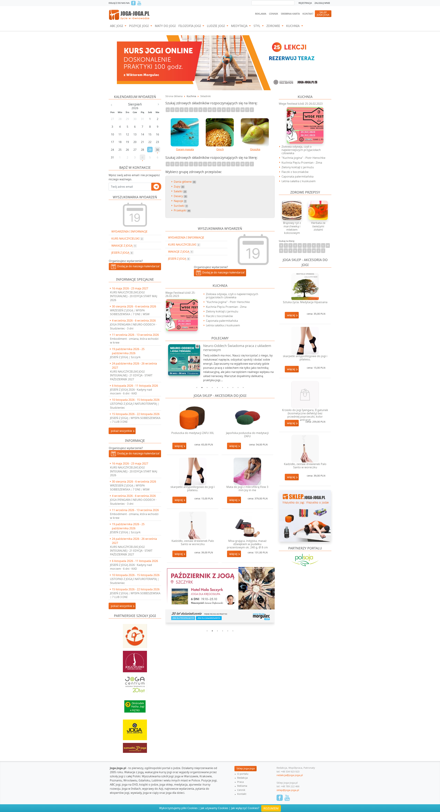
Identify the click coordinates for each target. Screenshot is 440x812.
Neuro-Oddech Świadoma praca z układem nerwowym (237, 347)
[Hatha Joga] (135, 705)
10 (243, 387)
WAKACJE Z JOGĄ (123, 245)
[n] (220, 62)
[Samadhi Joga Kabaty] (135, 746)
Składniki (205, 96)
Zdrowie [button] (273, 26)
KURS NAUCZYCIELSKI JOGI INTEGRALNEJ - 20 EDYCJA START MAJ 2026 (133, 296)
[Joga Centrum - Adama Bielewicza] (135, 682)
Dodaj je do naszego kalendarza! (138, 266)
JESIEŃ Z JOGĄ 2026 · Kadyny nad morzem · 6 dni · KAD (131, 391)
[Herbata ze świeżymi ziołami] (318, 210)
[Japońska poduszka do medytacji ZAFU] (247, 417)
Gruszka (255, 149)
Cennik (273, 13)
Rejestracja (305, 2)
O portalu (242, 773)
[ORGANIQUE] (305, 564)
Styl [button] (257, 26)
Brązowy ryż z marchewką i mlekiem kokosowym (292, 228)
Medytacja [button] (239, 26)
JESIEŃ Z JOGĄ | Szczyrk (125, 357)
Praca (240, 781)
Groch (220, 149)
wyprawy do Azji (152, 789)
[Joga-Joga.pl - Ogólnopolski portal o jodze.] (129, 14)
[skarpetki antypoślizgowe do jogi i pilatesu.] (193, 471)
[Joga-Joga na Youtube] (139, 3)
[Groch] (220, 132)
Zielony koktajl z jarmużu (222, 311)
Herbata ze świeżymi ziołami (318, 226)
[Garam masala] (185, 132)
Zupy (179, 186)
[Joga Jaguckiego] (135, 634)
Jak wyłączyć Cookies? (245, 808)
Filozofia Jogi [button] (190, 26)
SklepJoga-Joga (323, 13)
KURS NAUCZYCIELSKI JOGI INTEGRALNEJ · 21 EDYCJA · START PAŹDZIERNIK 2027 (131, 375)
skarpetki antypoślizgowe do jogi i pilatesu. (192, 488)
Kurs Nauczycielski (126, 238)
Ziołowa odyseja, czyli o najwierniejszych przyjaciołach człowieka (232, 295)
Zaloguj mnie (322, 2)
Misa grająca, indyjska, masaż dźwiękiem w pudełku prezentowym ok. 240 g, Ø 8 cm (247, 544)
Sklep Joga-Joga (245, 768)
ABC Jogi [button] (117, 26)
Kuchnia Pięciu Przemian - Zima (226, 307)
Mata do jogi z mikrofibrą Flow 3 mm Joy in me (247, 488)
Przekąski (182, 210)
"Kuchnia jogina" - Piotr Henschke (228, 302)
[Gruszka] (255, 132)
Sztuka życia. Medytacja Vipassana (305, 302)
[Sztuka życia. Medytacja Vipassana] (305, 287)
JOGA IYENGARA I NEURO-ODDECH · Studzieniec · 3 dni (133, 326)
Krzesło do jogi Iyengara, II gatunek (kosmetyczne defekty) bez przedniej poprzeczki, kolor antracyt (305, 415)
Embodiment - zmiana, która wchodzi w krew (134, 340)
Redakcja (242, 777)
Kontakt (308, 13)
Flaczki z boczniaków (219, 316)
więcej (179, 446)
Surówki (180, 206)
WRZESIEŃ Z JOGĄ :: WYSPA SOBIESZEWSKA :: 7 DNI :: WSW (130, 312)
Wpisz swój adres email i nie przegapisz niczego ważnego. (134, 177)
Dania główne (184, 182)
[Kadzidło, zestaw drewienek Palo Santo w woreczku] (193, 525)
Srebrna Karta (290, 13)
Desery (180, 196)
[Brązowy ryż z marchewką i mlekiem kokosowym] (292, 210)
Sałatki (180, 191)
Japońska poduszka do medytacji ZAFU (247, 434)
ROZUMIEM (271, 808)
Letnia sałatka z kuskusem (223, 325)
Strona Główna (174, 96)
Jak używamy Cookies (214, 808)
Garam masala (185, 149)
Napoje (180, 201)
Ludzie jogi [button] (216, 26)
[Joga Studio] (135, 660)
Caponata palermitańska (222, 321)
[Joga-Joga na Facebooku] (133, 3)
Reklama (260, 13)
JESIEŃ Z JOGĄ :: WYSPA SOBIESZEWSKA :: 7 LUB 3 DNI (135, 420)
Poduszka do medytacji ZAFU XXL (192, 433)
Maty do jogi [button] (165, 26)
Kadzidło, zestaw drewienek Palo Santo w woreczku (193, 542)
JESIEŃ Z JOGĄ (121, 253)
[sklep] (305, 515)
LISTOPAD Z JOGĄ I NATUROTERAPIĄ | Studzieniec (134, 405)
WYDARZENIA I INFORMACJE (129, 231)
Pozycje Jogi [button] (139, 26)
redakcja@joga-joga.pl (290, 775)
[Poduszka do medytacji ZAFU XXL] (193, 417)
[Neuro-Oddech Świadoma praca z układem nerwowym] (182, 360)
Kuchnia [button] (293, 26)
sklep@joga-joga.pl (288, 790)
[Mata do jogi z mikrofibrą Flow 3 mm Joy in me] (247, 471)
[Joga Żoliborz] (135, 728)
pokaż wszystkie (122, 431)
